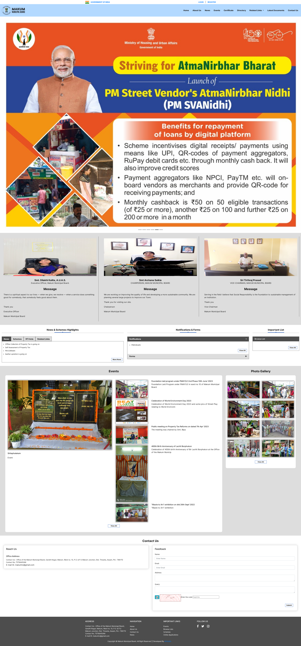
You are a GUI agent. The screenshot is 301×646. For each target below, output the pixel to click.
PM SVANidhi (10, 360)
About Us (197, 10)
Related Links (256, 10)
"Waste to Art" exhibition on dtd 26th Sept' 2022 (173, 514)
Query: (157, 594)
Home (186, 10)
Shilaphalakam (14, 463)
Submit (289, 615)
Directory (241, 10)
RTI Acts (29, 348)
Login (201, 2)
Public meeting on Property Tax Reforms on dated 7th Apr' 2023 (180, 436)
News (207, 10)
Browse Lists (168, 639)
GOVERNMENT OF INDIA (100, 2)
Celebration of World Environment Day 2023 (171, 410)
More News (117, 369)
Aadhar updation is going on (16, 363)
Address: (158, 582)
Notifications (135, 348)
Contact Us (293, 10)
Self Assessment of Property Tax (17, 357)
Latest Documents (275, 10)
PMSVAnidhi (136, 354)
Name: (157, 564)
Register (212, 2)
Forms (132, 366)
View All (242, 360)
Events (217, 10)
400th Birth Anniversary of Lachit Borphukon (171, 455)
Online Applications (170, 644)
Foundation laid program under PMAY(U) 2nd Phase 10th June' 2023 (182, 390)
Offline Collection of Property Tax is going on (22, 354)
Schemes (17, 348)
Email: (157, 573)
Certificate (229, 10)
